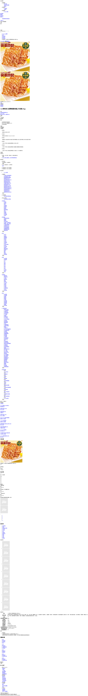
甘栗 (5, 271)
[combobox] (44, 31)
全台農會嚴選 (6, 312)
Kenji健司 (5, 314)
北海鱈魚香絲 (6, 324)
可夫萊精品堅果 (6, 330)
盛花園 (5, 376)
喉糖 (5, 280)
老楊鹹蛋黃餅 (6, 333)
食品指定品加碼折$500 (7, 188)
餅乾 (3, 233)
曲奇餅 (5, 247)
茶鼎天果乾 (6, 332)
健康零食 (5, 237)
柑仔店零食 (6, 221)
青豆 (5, 268)
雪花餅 (5, 284)
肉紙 (5, 204)
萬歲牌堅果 (6, 322)
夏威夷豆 (5, 259)
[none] (44, 452)
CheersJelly (5, 313)
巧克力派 (5, 282)
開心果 (5, 270)
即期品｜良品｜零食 (7, 223)
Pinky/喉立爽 (6, 371)
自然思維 (5, 365)
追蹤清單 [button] (3, 18)
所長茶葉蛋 (6, 341)
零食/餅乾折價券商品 (7, 196)
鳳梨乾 (5, 297)
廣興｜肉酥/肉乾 (6, 391)
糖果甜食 (3, 274)
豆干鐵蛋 (5, 214)
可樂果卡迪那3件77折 (7, 183)
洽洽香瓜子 (6, 344)
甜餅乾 (5, 220)
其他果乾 (5, 305)
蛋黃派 (5, 281)
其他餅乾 (5, 254)
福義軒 (5, 363)
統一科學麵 (6, 351)
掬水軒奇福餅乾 (6, 346)
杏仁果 (5, 269)
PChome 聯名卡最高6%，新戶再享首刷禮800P (9, 157)
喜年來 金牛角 (6, 352)
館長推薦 (3, 217)
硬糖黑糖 (5, 275)
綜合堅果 (5, 258)
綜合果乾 (5, 294)
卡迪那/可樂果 (6, 325)
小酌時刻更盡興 (6, 224)
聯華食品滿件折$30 (7, 184)
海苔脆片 (5, 205)
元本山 (5, 323)
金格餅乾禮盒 (6, 366)
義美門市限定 (6, 362)
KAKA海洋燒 (6, 398)
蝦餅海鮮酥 (6, 209)
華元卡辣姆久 (6, 355)
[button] (44, 6)
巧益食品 (5, 331)
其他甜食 (5, 290)
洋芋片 (5, 234)
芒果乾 (5, 299)
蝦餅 (5, 252)
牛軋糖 (5, 283)
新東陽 (5, 315)
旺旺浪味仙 (6, 321)
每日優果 (5, 335)
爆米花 (5, 253)
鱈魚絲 (5, 208)
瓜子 (5, 260)
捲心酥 (5, 243)
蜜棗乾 (5, 304)
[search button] (0, 32)
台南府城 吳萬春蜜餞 (7, 387)
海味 (5, 210)
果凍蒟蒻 (5, 279)
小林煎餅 (5, 336)
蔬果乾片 (5, 206)
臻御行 (5, 326)
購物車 (1, 14)
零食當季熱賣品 (6, 218)
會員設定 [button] (8, 18)
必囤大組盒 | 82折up (7, 176)
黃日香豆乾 (6, 356)
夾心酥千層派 (6, 244)
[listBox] (44, 465)
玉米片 (5, 235)
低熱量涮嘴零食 (6, 228)
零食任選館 (4, 369)
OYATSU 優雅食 (6, 319)
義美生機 (5, 361)
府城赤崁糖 (6, 389)
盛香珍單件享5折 (7, 189)
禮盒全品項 (6, 230)
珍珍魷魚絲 (6, 345)
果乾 (3, 293)
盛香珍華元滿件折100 (7, 186)
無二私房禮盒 (6, 354)
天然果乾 (5, 295)
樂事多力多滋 (6, 309)
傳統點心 (5, 236)
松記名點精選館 (6, 380)
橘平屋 (5, 364)
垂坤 (5, 340)
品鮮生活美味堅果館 (7, 343)
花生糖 (5, 285)
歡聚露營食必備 (6, 229)
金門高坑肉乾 (6, 342)
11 (2, 520)
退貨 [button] (6, 18)
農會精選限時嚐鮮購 (7, 177)
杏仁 (5, 261)
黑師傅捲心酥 (6, 357)
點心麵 (5, 245)
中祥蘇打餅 (6, 311)
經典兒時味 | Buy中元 (7, 185)
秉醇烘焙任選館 (6, 385)
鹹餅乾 (5, 219)
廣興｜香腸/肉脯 (6, 396)
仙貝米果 (5, 246)
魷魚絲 (5, 207)
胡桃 (5, 266)
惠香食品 (5, 353)
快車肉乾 (5, 334)
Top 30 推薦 (6, 172)
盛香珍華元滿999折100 (7, 187)
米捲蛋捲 (5, 242)
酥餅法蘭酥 (6, 248)
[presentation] (44, 56)
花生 (5, 267)
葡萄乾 (5, 298)
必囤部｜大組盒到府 (7, 222)
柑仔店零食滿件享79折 (7, 179)
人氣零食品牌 (4, 308)
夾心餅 (5, 241)
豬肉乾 (5, 203)
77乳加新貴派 (6, 310)
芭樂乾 (5, 296)
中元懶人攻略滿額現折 (7, 175)
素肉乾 (5, 215)
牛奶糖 (5, 286)
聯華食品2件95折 (7, 178)
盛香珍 (5, 347)
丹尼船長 (5, 320)
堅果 (3, 257)
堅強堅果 (5, 378)
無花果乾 (5, 303)
